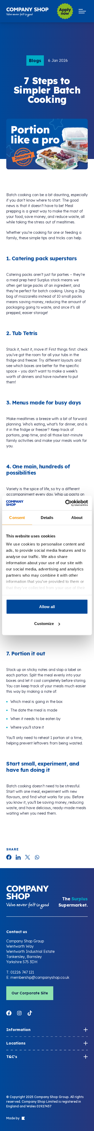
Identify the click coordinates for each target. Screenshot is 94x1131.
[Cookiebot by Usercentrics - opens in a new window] (66, 503)
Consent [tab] (17, 517)
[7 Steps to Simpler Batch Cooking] (8, 857)
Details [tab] (47, 517)
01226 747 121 (22, 972)
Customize (44, 623)
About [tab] (77, 517)
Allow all (47, 606)
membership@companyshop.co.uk (39, 977)
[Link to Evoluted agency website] (23, 1118)
